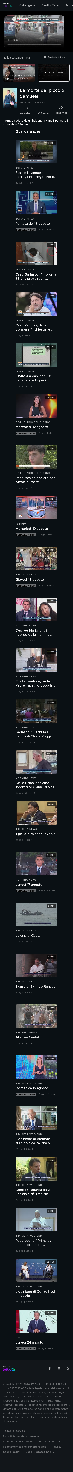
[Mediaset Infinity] (7, 5)
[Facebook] (49, 1368)
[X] (68, 1368)
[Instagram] (59, 1368)
